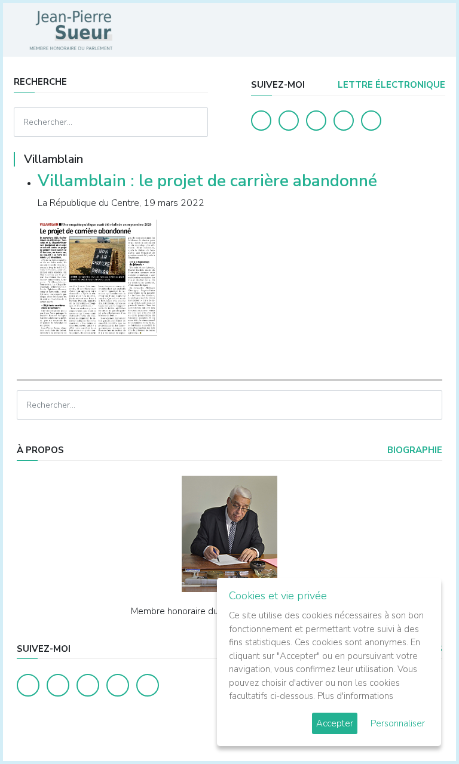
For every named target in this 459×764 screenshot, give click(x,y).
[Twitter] (289, 120)
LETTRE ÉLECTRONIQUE (390, 85)
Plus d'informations (355, 696)
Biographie (413, 450)
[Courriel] (371, 120)
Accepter (334, 723)
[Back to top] (422, 727)
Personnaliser (398, 723)
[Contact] (343, 120)
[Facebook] (261, 120)
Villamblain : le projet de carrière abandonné (207, 181)
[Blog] (316, 120)
